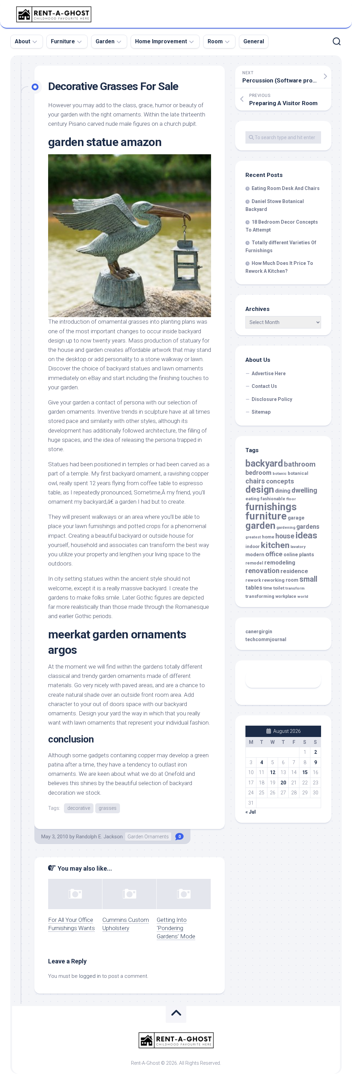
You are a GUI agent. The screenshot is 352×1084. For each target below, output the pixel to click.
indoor (252, 546)
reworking (273, 580)
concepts (280, 481)
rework (253, 580)
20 (283, 782)
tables (253, 587)
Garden (105, 41)
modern (254, 554)
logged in (90, 976)
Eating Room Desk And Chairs (286, 188)
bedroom (258, 472)
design (259, 489)
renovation (262, 571)
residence (294, 571)
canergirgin (258, 631)
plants (306, 554)
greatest (253, 537)
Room (215, 41)
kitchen (275, 545)
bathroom (300, 464)
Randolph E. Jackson (99, 837)
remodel (254, 563)
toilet (278, 588)
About (22, 41)
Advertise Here (269, 373)
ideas (306, 535)
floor (291, 498)
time (267, 588)
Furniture (63, 41)
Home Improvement (161, 41)
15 (305, 772)
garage (296, 518)
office (274, 554)
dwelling (304, 490)
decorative (78, 808)
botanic (280, 473)
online (291, 554)
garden (260, 525)
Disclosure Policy (272, 399)
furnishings (271, 507)
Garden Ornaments (148, 836)
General (253, 41)
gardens (307, 526)
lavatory (298, 546)
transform (295, 588)
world (302, 596)
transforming (259, 596)
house (284, 536)
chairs (255, 481)
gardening (285, 527)
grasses (108, 808)
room (292, 580)
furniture (266, 516)
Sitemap (261, 412)
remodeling (279, 562)
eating (252, 498)
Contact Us (264, 386)
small (308, 579)
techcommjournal (265, 639)
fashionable (273, 498)
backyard (264, 463)
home (268, 536)
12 (272, 772)
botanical (298, 473)
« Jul (250, 812)
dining (282, 491)
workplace (285, 596)
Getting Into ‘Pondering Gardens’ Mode (176, 928)
